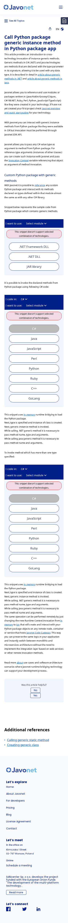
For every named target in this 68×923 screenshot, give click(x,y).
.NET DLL (34, 257)
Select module (34, 223)
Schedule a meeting (19, 865)
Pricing (10, 808)
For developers (15, 800)
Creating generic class (23, 745)
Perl (34, 358)
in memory (29, 414)
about (20, 662)
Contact (11, 828)
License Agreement (18, 821)
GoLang (34, 398)
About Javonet (15, 794)
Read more (16, 892)
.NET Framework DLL (34, 247)
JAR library (34, 266)
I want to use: (14, 223)
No (35, 690)
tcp (18, 624)
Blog (8, 814)
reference (40, 185)
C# (22, 299)
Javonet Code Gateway (38, 632)
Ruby (34, 378)
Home (10, 787)
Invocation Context (18, 160)
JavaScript (34, 348)
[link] (18, 7)
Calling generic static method (28, 740)
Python (34, 368)
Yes (35, 695)
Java (34, 339)
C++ (34, 388)
